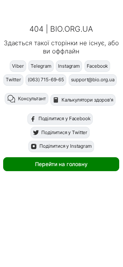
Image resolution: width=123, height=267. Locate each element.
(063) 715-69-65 (46, 80)
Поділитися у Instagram (65, 146)
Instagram (69, 66)
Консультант (32, 99)
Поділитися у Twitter (64, 132)
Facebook (97, 66)
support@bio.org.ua (92, 80)
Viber (18, 66)
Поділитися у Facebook (64, 118)
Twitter (13, 80)
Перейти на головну (61, 164)
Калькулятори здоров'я (87, 100)
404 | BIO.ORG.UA (61, 29)
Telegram (41, 66)
